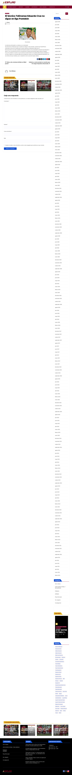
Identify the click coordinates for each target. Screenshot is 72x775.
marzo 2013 (57, 500)
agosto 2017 (57, 343)
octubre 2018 (57, 301)
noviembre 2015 (58, 405)
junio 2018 (57, 313)
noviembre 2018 (58, 298)
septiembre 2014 (58, 447)
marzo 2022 (57, 179)
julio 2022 (57, 167)
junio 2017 (57, 349)
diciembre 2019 (58, 259)
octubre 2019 (57, 265)
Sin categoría (5, 757)
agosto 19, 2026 (9, 732)
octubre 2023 (57, 122)
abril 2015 (57, 426)
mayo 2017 (57, 352)
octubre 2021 (57, 194)
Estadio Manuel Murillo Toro (60, 685)
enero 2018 (57, 328)
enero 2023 (57, 149)
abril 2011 (57, 569)
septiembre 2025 (58, 54)
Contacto (52, 7)
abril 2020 (57, 247)
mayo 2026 (57, 30)
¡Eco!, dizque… (43, 7)
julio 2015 (57, 417)
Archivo (21, 7)
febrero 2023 (57, 146)
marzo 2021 (57, 215)
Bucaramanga (57, 657)
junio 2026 (57, 27)
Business (63, 657)
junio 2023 (57, 134)
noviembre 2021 (58, 191)
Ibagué (60, 693)
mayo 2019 (57, 280)
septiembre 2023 (58, 125)
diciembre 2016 (58, 366)
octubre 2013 (57, 480)
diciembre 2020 (58, 224)
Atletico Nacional (58, 650)
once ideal (57, 708)
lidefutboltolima (58, 697)
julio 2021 (57, 203)
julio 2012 (57, 524)
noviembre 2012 (58, 512)
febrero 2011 (57, 575)
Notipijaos (34, 7)
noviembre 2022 (58, 155)
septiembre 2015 (58, 411)
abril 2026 (57, 33)
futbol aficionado (58, 687)
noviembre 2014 (58, 441)
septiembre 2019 (58, 268)
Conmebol (61, 659)
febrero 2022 (57, 182)
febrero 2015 (57, 432)
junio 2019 (57, 277)
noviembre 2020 (58, 227)
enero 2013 (57, 506)
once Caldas (63, 706)
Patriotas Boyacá (64, 708)
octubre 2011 (57, 551)
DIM (63, 678)
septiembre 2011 (58, 554)
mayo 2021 (57, 209)
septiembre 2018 (58, 304)
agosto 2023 (57, 128)
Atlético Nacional (58, 653)
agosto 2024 (57, 93)
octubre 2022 (57, 158)
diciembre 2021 (58, 188)
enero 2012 (57, 542)
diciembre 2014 (58, 438)
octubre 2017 (57, 337)
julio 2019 (57, 274)
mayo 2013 (57, 494)
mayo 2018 (57, 316)
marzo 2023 (57, 143)
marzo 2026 (57, 36)
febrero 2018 (57, 325)
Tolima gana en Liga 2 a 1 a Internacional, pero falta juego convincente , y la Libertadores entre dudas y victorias (35, 753)
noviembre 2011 (58, 548)
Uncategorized (58, 602)
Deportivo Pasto (58, 676)
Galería (27, 7)
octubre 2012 (57, 515)
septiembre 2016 (58, 375)
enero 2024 (57, 113)
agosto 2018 (57, 307)
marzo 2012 (57, 536)
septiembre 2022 (58, 161)
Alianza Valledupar (58, 646)
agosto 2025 (57, 57)
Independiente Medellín (59, 695)
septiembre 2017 (58, 340)
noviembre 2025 (58, 48)
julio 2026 (57, 24)
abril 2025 (57, 69)
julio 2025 (57, 60)
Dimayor (56, 680)
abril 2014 (57, 462)
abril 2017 (57, 355)
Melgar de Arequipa (59, 704)
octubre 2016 (57, 372)
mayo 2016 (57, 387)
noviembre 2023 (58, 119)
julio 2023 (57, 131)
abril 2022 (57, 176)
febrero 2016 (57, 396)
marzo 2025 (57, 72)
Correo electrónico (8, 131)
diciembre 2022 (58, 152)
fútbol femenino (58, 691)
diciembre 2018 (58, 295)
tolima (64, 710)
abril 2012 (57, 533)
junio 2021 (57, 206)
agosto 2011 (57, 557)
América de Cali (58, 648)
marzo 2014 (57, 465)
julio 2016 (57, 381)
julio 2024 (57, 96)
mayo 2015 (57, 423)
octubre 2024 (57, 87)
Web (5, 138)
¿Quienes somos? (12, 7)
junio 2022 (57, 170)
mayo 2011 (57, 566)
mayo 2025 (57, 66)
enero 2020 (57, 256)
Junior (66, 695)
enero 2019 (57, 292)
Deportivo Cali (57, 674)
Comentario (6, 101)
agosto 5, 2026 (59, 732)
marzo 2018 (57, 322)
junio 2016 (57, 384)
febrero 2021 (57, 218)
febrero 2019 (57, 289)
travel (56, 712)
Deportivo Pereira (58, 678)
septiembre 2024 (58, 90)
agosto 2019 (57, 271)
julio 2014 (57, 453)
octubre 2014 (57, 444)
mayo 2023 (57, 137)
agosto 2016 (57, 378)
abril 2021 (57, 212)
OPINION (57, 594)
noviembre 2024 (58, 84)
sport (61, 710)
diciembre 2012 (58, 509)
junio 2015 (57, 420)
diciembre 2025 (58, 45)
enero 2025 (57, 78)
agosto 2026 (57, 21)
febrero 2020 (57, 253)
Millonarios (57, 706)
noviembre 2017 (58, 334)
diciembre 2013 (58, 474)
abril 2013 (57, 497)
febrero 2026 (57, 39)
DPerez (8, 22)
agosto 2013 (57, 486)
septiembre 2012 (58, 518)
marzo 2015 (57, 429)
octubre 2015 (57, 408)
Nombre (6, 124)
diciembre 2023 (58, 116)
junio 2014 (57, 456)
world (60, 712)
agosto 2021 (57, 200)
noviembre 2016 (58, 369)
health (56, 693)
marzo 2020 (57, 250)
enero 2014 (57, 471)
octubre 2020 (57, 230)
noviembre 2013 (58, 477)
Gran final (65, 691)
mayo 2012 (57, 530)
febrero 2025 (57, 75)
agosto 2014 (57, 450)
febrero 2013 (57, 503)
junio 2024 (57, 99)
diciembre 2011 (58, 545)
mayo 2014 (57, 459)
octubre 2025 (57, 51)
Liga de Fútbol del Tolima (60, 702)
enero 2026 (57, 42)
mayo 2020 (57, 244)
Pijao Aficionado (6, 753)
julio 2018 (57, 310)
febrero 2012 (57, 539)
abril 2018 (57, 319)
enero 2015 (57, 435)
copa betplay (57, 663)
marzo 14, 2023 (60, 634)
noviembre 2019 (58, 262)
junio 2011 (57, 563)
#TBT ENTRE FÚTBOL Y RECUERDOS (61, 626)
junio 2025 (57, 63)
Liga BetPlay (64, 697)
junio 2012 (57, 527)
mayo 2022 (57, 173)
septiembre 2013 (58, 483)
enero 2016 (57, 399)
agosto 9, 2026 (42, 732)
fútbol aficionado (58, 689)
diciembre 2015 (58, 402)
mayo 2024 (57, 102)
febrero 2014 (57, 468)
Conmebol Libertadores (59, 661)
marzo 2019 (57, 286)
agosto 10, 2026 (25, 732)
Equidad (61, 680)
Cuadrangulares (58, 670)
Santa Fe (57, 710)
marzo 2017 (57, 358)
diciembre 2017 (58, 331)
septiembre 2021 (58, 197)
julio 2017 (57, 346)
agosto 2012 (57, 521)
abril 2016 (57, 390)
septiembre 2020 (58, 233)
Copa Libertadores (58, 665)
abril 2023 (57, 140)
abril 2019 (57, 283)
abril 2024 (57, 105)
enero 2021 (57, 221)
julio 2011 (57, 560)
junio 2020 (57, 241)
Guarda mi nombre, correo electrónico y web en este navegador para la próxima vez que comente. (24, 145)
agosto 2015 (57, 414)
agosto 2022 (57, 164)
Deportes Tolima (58, 672)
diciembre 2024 (58, 81)
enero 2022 (57, 185)
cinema (56, 659)
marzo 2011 (57, 572)
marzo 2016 (57, 393)
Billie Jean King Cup (59, 655)
